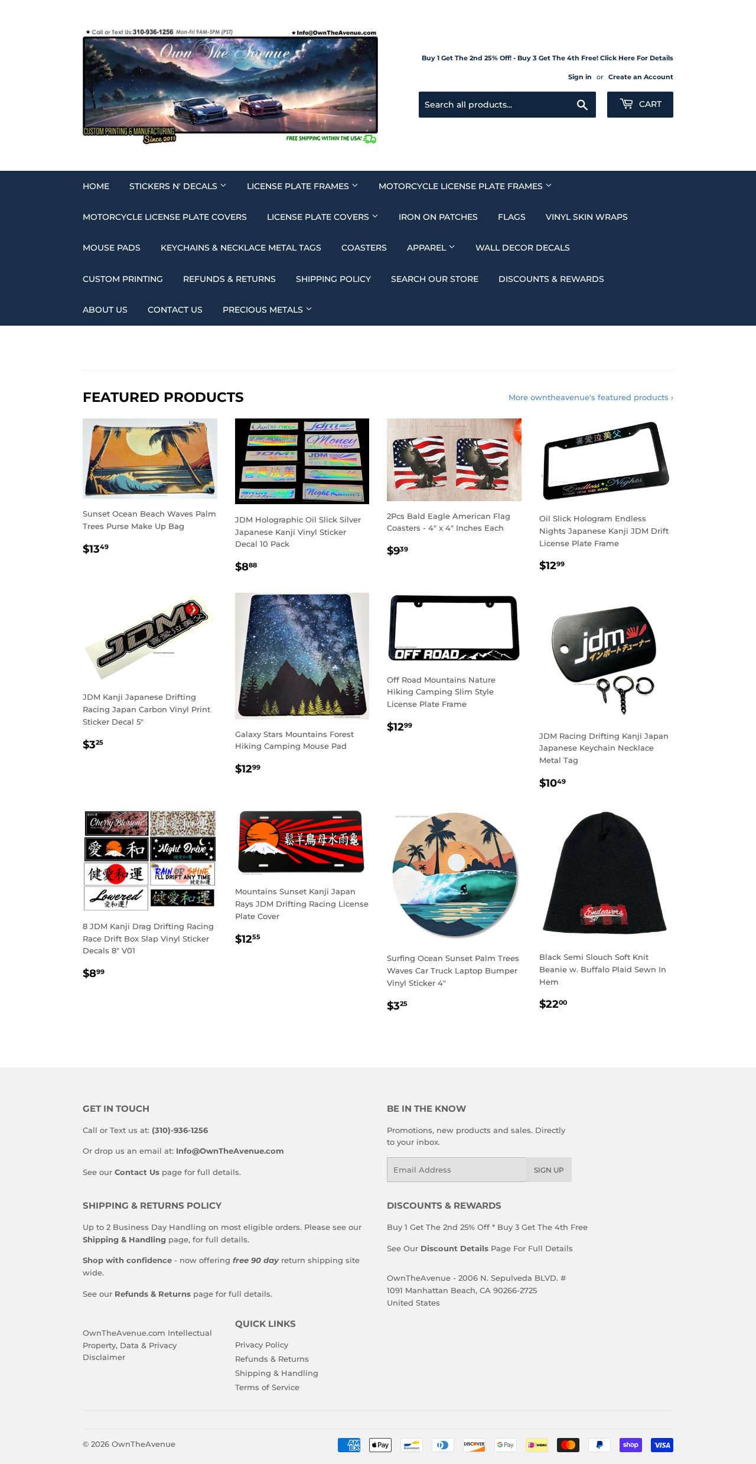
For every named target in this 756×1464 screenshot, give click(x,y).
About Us (105, 309)
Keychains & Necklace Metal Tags (241, 247)
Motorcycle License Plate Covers (165, 217)
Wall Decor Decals (522, 247)
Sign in (580, 77)
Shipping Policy (333, 279)
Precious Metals (264, 309)
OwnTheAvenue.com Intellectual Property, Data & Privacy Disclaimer (147, 1345)
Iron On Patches (438, 217)
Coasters (364, 247)
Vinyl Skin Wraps (587, 217)
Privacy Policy (261, 1344)
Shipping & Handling (276, 1373)
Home (96, 186)
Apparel (427, 247)
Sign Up (549, 1170)
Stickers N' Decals (174, 186)
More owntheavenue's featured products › (591, 397)
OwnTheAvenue (143, 1444)
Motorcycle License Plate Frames (462, 186)
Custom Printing (123, 279)
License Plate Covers (319, 217)
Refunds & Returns (229, 279)
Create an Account (640, 77)
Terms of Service (267, 1387)
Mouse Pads (112, 247)
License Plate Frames (299, 186)
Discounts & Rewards (551, 279)
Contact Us (175, 309)
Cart (649, 104)
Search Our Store (434, 279)
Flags (512, 217)
